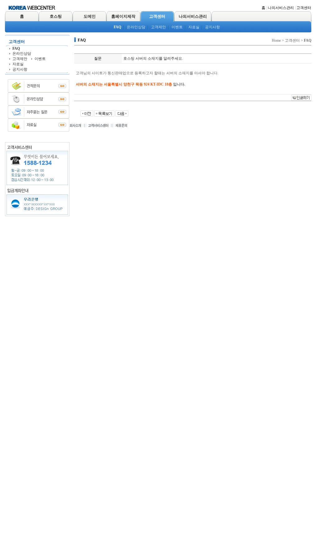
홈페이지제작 (123, 16)
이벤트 (177, 27)
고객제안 (158, 27)
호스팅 (56, 16)
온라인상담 (136, 27)
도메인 (90, 16)
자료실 (193, 27)
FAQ (117, 27)
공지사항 (212, 27)
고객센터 (303, 8)
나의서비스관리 (281, 8)
